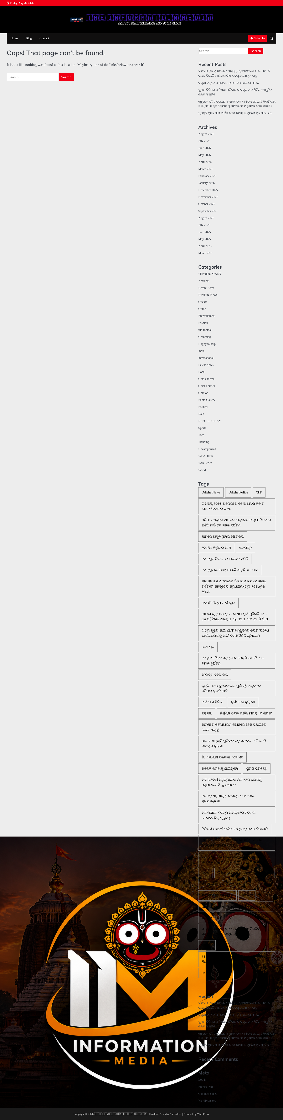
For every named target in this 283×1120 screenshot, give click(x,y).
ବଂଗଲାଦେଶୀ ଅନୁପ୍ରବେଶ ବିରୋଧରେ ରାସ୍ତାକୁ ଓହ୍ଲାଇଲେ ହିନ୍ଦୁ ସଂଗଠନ (231, 782)
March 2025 (205, 253)
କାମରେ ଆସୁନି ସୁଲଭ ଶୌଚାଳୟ (223, 536)
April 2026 (205, 162)
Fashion (203, 323)
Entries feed (205, 1087)
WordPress (203, 1114)
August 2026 (206, 134)
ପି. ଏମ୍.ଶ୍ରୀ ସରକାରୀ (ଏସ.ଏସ (222, 757)
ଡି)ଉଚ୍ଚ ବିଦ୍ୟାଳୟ (215, 674)
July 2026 (204, 141)
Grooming (204, 337)
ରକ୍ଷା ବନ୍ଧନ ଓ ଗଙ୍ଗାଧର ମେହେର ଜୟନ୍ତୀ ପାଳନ (228, 83)
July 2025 (204, 225)
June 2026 (204, 148)
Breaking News (207, 295)
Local (201, 372)
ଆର (259, 492)
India (201, 351)
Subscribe (259, 38)
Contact (44, 38)
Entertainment (206, 316)
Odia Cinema (206, 379)
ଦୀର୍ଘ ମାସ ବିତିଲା (212, 702)
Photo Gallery (206, 400)
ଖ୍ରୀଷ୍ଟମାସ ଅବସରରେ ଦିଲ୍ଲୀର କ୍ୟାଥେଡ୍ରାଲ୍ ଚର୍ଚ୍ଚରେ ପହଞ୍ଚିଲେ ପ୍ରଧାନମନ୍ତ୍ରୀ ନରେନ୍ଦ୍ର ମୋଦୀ (234, 586)
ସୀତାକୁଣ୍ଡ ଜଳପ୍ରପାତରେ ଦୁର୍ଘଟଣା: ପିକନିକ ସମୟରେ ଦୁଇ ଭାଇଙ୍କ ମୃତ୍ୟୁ (231, 931)
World (202, 470)
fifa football (205, 330)
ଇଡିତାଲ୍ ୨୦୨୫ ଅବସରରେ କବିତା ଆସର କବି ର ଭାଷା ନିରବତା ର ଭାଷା (233, 506)
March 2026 (205, 169)
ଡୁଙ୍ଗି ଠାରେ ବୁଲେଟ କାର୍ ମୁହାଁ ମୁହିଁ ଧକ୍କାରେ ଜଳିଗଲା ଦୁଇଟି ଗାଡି (231, 688)
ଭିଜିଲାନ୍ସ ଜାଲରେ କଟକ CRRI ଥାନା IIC (244, 873)
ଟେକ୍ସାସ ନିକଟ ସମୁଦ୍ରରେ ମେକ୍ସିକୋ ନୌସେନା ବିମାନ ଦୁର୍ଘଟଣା (233, 660)
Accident (203, 281)
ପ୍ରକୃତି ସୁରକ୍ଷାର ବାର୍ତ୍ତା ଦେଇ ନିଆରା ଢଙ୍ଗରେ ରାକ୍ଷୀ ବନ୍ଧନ (235, 113)
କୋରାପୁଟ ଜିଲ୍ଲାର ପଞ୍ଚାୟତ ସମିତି (225, 559)
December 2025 (208, 190)
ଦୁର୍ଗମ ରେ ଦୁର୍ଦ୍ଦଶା (243, 702)
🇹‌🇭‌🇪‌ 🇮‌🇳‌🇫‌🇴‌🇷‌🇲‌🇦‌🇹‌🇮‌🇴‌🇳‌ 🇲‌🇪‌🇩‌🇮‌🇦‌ (149, 18)
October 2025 (206, 204)
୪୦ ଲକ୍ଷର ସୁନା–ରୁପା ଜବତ (221, 973)
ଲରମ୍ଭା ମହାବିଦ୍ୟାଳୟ (217, 895)
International (206, 358)
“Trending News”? (209, 274)
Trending (203, 442)
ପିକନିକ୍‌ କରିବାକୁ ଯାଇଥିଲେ (220, 768)
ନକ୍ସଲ (207, 713)
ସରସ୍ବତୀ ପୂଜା (211, 918)
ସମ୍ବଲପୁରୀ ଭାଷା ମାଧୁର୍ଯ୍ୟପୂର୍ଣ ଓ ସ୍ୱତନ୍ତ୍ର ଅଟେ (236, 906)
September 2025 (208, 211)
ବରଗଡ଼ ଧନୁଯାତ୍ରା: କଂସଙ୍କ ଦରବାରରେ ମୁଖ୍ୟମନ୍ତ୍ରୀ (228, 798)
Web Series (205, 463)
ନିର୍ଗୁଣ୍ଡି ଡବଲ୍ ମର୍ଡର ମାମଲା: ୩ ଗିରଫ (246, 713)
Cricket (202, 302)
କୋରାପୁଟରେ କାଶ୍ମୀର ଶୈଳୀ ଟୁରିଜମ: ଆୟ (230, 570)
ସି (230, 918)
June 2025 (204, 232)
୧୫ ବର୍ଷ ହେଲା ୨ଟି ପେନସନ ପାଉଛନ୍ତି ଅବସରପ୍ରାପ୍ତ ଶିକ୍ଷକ (236, 959)
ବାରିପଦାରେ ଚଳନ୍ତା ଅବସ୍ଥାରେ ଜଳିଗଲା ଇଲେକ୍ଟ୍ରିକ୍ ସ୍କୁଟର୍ (228, 815)
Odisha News (206, 386)
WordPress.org (207, 1100)
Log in (202, 1079)
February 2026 (207, 176)
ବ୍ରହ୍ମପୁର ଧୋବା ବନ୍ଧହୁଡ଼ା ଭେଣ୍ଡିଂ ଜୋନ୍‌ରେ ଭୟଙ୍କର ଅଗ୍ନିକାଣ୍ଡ (232, 842)
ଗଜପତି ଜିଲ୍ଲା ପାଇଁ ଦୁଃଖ (218, 603)
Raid (201, 414)
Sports (202, 428)
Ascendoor (175, 1114)
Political (203, 407)
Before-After (206, 288)
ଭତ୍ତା (205, 873)
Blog (29, 38)
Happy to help (207, 344)
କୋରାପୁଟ (245, 548)
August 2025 (206, 218)
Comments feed (207, 1094)
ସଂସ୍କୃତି (247, 895)
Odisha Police (238, 492)
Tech (201, 435)
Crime (202, 309)
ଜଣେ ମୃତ (208, 647)
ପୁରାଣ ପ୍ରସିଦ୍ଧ (256, 768)
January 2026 (206, 183)
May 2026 (204, 155)
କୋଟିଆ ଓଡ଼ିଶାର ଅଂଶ (216, 548)
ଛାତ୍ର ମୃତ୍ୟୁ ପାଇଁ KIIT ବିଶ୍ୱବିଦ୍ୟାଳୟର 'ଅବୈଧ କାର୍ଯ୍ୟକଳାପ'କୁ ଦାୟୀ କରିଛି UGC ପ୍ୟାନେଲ (235, 633)
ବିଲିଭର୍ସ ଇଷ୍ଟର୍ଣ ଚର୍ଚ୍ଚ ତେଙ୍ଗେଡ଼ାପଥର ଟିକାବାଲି (235, 829)
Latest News (206, 365)
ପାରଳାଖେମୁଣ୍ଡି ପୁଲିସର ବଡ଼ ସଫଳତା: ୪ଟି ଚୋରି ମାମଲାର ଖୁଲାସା (234, 743)
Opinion (203, 393)
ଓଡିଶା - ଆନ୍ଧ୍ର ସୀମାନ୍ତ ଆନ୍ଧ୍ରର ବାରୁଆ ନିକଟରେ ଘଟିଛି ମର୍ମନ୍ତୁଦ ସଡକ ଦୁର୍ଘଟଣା (236, 522)
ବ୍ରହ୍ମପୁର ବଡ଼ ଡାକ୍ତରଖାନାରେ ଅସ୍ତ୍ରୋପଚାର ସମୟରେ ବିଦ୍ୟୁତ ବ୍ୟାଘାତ (233, 859)
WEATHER (205, 456)
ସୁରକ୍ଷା (207, 945)
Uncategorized (207, 449)
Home (14, 38)
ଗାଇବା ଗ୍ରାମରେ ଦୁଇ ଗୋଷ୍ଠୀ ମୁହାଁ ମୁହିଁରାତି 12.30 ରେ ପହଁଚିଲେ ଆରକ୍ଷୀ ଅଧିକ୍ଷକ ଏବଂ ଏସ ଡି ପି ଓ (235, 616)
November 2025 (208, 197)
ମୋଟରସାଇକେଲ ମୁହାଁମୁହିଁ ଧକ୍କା (223, 884)
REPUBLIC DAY (209, 421)
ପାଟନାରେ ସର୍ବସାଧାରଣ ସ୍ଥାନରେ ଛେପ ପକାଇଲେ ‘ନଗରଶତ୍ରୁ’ (234, 727)
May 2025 (204, 239)
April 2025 (205, 246)
